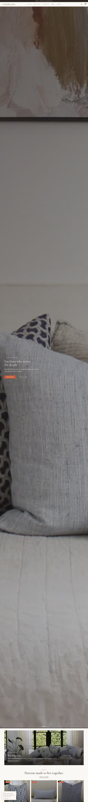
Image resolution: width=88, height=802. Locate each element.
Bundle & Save (36, 4)
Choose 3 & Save (23, 377)
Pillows (29, 4)
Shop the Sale (10, 377)
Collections (46, 4)
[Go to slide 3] (46, 726)
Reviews (59, 4)
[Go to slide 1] (41, 726)
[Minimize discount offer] (15, 792)
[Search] (81, 4)
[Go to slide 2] (43, 726)
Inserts (53, 4)
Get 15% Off (5, 798)
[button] (9, 795)
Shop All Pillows (43, 777)
